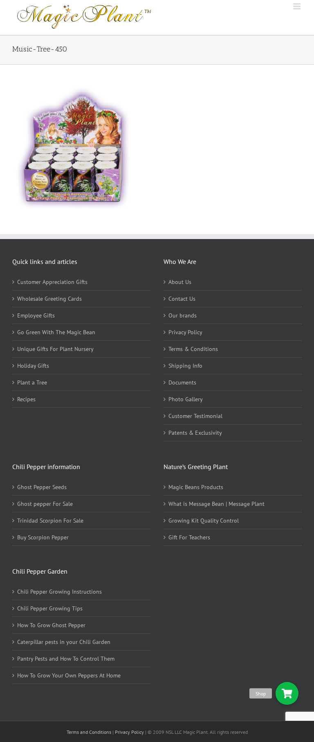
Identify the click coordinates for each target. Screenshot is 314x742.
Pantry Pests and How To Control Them (65, 658)
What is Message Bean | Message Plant (216, 503)
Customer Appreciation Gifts (52, 282)
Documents (182, 382)
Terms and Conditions (89, 732)
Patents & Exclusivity (195, 432)
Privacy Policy (185, 332)
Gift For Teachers (189, 537)
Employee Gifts (36, 315)
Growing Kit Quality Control (203, 520)
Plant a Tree (32, 382)
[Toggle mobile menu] (297, 6)
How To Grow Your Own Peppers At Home (69, 675)
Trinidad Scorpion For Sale (50, 520)
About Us (179, 282)
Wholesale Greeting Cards (49, 298)
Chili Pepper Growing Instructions (59, 591)
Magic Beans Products (195, 487)
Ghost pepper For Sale (45, 503)
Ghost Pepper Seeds (42, 487)
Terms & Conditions (193, 349)
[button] (287, 693)
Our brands (182, 315)
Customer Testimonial (195, 416)
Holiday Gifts (33, 365)
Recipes (26, 399)
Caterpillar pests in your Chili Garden (63, 642)
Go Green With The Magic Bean (56, 332)
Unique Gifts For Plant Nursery (55, 349)
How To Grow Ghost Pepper (51, 625)
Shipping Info (185, 365)
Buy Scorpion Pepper (43, 537)
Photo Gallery (185, 399)
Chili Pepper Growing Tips (50, 608)
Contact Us (181, 298)
